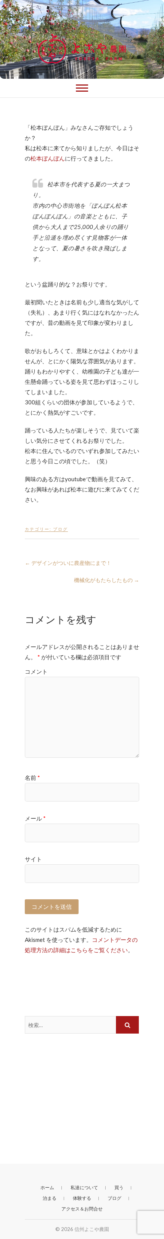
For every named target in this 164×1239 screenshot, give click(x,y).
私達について (84, 1187)
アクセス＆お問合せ (82, 1209)
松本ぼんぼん (48, 158)
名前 (32, 777)
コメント (36, 671)
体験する (82, 1198)
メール (35, 818)
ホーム (47, 1187)
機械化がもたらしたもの (106, 580)
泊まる (49, 1198)
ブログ (60, 528)
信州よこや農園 (91, 1229)
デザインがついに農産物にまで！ (68, 563)
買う (119, 1187)
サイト (33, 859)
